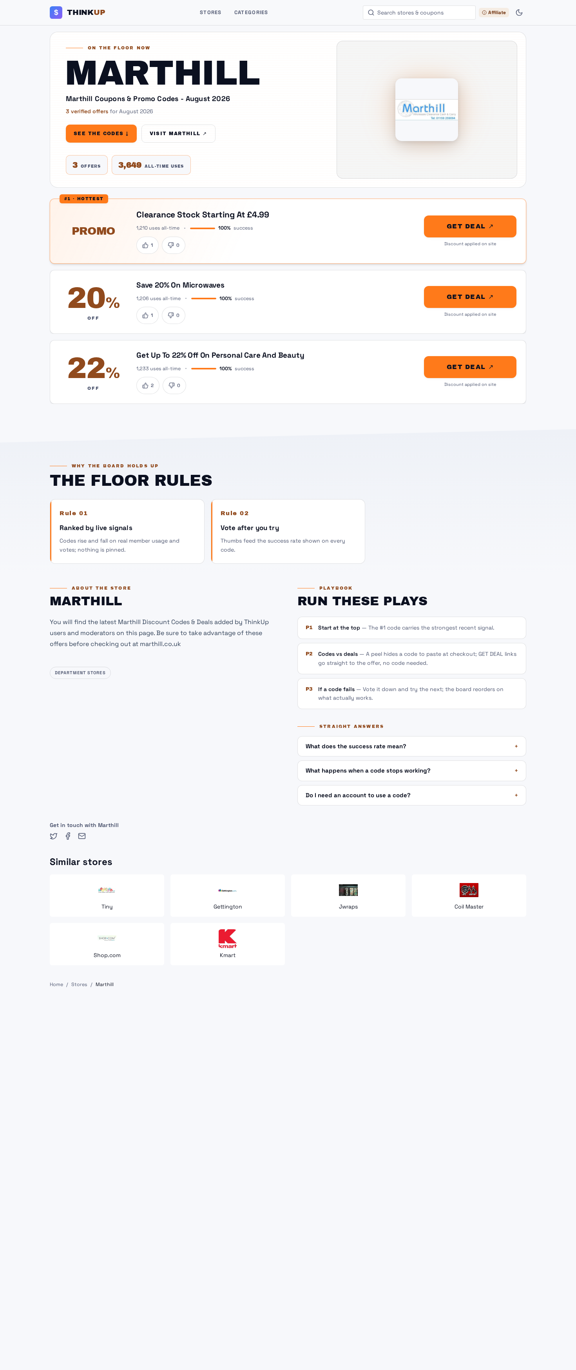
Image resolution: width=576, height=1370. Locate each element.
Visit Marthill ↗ (178, 133)
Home (56, 984)
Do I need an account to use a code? (412, 795)
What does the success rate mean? (412, 746)
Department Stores (80, 672)
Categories (251, 12)
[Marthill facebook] (68, 836)
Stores (211, 12)
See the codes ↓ (101, 133)
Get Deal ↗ (470, 226)
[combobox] (419, 12)
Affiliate (497, 12)
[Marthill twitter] (54, 836)
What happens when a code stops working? (412, 770)
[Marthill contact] (82, 836)
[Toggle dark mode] (519, 12)
